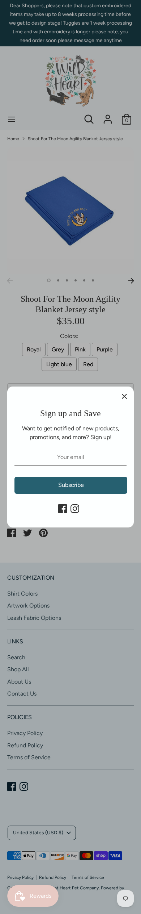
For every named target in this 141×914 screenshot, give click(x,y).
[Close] (124, 396)
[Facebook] (62, 508)
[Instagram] (74, 508)
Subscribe (71, 484)
